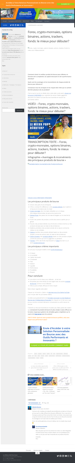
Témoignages (38, 21)
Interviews (6, 78)
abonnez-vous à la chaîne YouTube (58, 292)
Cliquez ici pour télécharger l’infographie (40, 198)
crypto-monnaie (59, 353)
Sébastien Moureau (36, 407)
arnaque (39, 353)
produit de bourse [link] (39, 243)
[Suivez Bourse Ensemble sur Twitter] (11, 25)
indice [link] (57, 241)
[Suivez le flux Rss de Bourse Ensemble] (22, 25)
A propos (46, 21)
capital (48, 353)
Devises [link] (32, 215)
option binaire (52, 355)
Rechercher (5, 108)
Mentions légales (38, 450)
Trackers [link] (32, 241)
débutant (65, 353)
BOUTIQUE (26, 21)
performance (58, 355)
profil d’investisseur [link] (56, 250)
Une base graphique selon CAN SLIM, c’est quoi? (63, 389)
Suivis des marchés (8, 102)
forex (39, 355)
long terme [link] (38, 314)
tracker (41, 358)
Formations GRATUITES (15, 21)
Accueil (5, 21)
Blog (32, 21)
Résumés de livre (8, 98)
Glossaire (28, 450)
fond (35, 355)
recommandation (31, 358)
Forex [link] (36, 215)
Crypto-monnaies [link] (35, 211)
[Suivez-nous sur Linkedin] (15, 25)
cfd (51, 353)
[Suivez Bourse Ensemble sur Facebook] (13, 25)
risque (37, 358)
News (5, 88)
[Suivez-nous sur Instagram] (20, 25)
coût (54, 353)
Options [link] (32, 232)
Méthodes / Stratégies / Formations (12, 85)
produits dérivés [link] (57, 207)
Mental (5, 81)
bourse (44, 353)
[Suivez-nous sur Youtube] (18, 25)
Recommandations (8, 95)
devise (29, 355)
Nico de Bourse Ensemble (41, 426)
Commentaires (35, 403)
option (46, 355)
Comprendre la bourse (35, 25)
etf (32, 355)
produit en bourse (65, 355)
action (35, 353)
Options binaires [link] (35, 236)
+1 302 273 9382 (9, 458)
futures (42, 355)
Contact (47, 450)
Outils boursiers (8, 91)
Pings (46, 403)
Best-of (5, 71)
